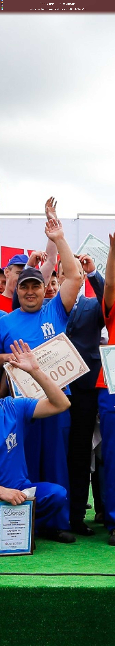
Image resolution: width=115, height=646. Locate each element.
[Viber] (2, 5)
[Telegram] (2, 9)
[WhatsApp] (2, 7)
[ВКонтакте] (2, 0)
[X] (2, 4)
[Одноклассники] (2, 2)
